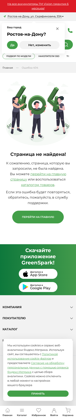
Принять (38, 393)
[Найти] (66, 44)
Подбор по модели (18, 56)
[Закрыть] (57, 28)
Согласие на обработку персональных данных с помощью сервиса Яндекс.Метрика (38, 367)
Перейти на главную (38, 217)
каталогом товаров (37, 185)
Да (12, 45)
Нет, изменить (39, 45)
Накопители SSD (48, 56)
